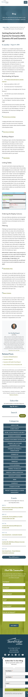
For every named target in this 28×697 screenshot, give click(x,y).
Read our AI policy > (14, 394)
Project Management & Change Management (14, 491)
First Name (6, 582)
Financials (15, 461)
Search (14, 413)
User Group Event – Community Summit (12, 534)
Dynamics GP (14, 454)
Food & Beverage (15, 465)
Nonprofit (14, 483)
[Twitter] (9, 655)
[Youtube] (23, 655)
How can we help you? (9, 612)
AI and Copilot (14, 428)
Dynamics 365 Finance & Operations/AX (14, 449)
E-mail (4, 600)
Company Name (7, 594)
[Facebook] (5, 655)
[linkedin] (15, 655)
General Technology (14, 468)
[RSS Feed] (12, 655)
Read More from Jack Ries (14, 350)
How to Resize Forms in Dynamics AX (12, 364)
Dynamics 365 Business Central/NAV (14, 439)
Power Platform (15, 486)
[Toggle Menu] (25, 2)
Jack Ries (6, 44)
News (14, 479)
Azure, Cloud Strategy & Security (15, 432)
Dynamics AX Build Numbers (10, 356)
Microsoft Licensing (14, 476)
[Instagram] (19, 655)
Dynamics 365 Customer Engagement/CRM (15, 444)
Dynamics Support (8, 359)
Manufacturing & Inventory (14, 472)
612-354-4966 (14, 650)
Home (4, 27)
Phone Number (7, 606)
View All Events (13, 557)
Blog (8, 27)
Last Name (6, 588)
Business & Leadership (14, 436)
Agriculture (14, 425)
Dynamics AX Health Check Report (12, 362)
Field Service (14, 458)
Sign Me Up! (13, 406)
